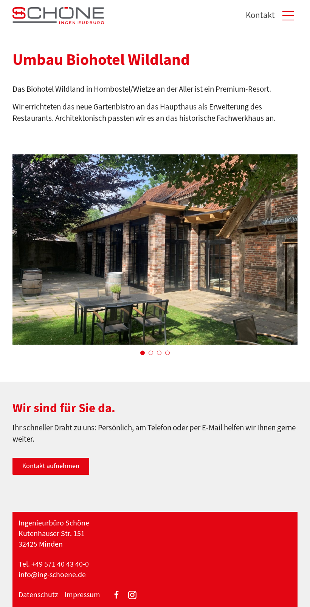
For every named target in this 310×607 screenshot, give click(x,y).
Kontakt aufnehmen (50, 465)
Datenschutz (38, 594)
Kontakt (260, 15)
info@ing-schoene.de (52, 574)
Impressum (82, 594)
